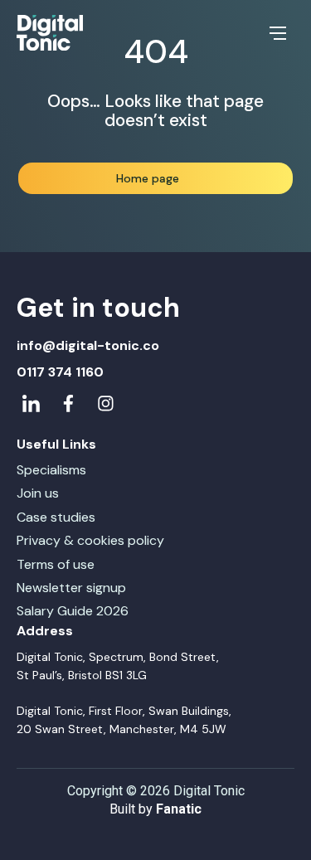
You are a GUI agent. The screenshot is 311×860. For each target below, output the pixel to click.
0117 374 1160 (60, 372)
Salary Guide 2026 (73, 610)
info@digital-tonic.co (88, 345)
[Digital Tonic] (50, 33)
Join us (38, 493)
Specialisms (51, 470)
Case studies (56, 517)
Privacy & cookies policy (90, 540)
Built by (155, 809)
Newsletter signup (71, 587)
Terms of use (56, 564)
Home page (147, 178)
